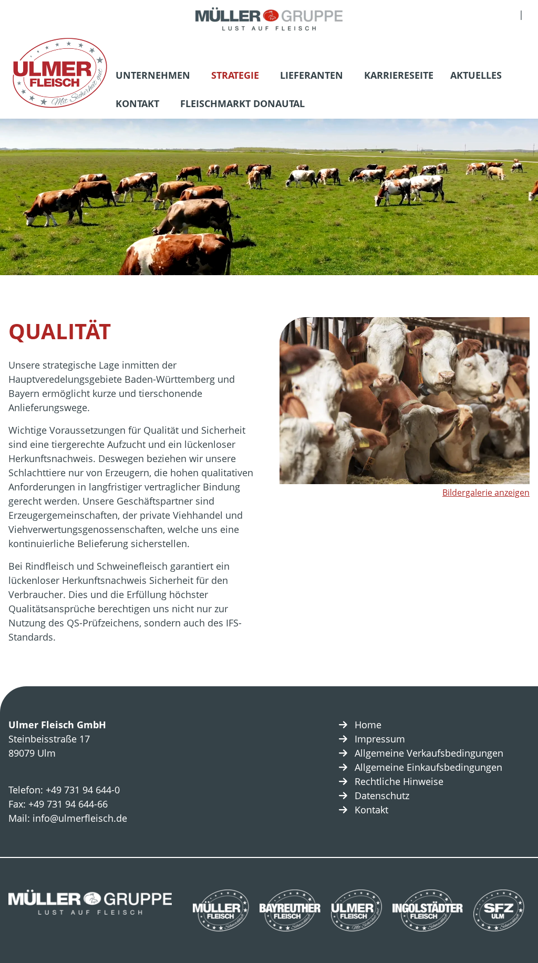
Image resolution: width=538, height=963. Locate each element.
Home (368, 724)
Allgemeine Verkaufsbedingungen (429, 753)
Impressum (380, 738)
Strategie (235, 75)
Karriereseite (398, 75)
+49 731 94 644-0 (83, 789)
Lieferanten (311, 75)
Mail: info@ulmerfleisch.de (67, 818)
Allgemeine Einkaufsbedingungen (428, 767)
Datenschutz (382, 795)
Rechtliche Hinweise (399, 781)
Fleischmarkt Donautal (242, 103)
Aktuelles (476, 75)
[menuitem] (155, 76)
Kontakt (137, 103)
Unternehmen (153, 75)
